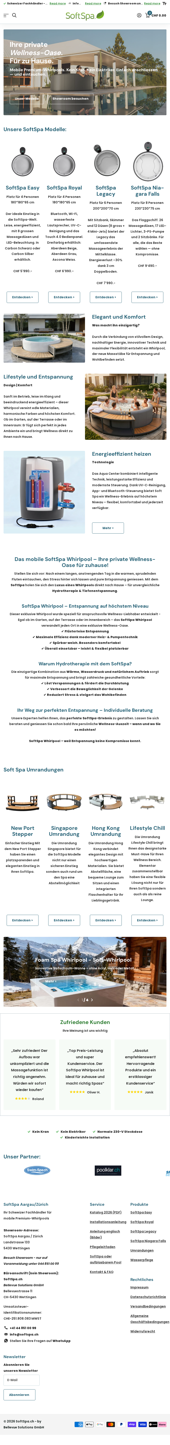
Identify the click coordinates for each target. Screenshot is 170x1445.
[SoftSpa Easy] (23, 162)
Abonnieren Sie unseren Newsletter (21, 1368)
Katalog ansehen (6, 15)
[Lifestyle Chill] (147, 802)
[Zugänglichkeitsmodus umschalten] (164, 3)
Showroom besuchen (70, 98)
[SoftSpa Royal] (64, 162)
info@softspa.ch (24, 1334)
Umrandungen (142, 1250)
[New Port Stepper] (23, 802)
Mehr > (108, 528)
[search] (14, 15)
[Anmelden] (139, 15)
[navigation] (78, 1000)
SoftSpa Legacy (143, 1231)
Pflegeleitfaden (102, 1247)
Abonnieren (19, 1395)
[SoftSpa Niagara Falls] (147, 162)
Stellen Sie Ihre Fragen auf (40, 1341)
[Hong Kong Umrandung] (106, 802)
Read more (58, 3)
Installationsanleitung (108, 1222)
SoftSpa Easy (141, 1212)
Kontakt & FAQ (102, 1272)
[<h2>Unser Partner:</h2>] (37, 1170)
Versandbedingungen (148, 1306)
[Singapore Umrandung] (64, 802)
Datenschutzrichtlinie (148, 1297)
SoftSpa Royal (142, 1222)
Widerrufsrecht (142, 1331)
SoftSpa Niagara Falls (148, 1241)
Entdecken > (22, 297)
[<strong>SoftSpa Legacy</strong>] (106, 162)
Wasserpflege (141, 1260)
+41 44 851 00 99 (23, 1328)
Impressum (139, 1287)
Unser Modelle (27, 98)
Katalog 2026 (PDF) (106, 1212)
